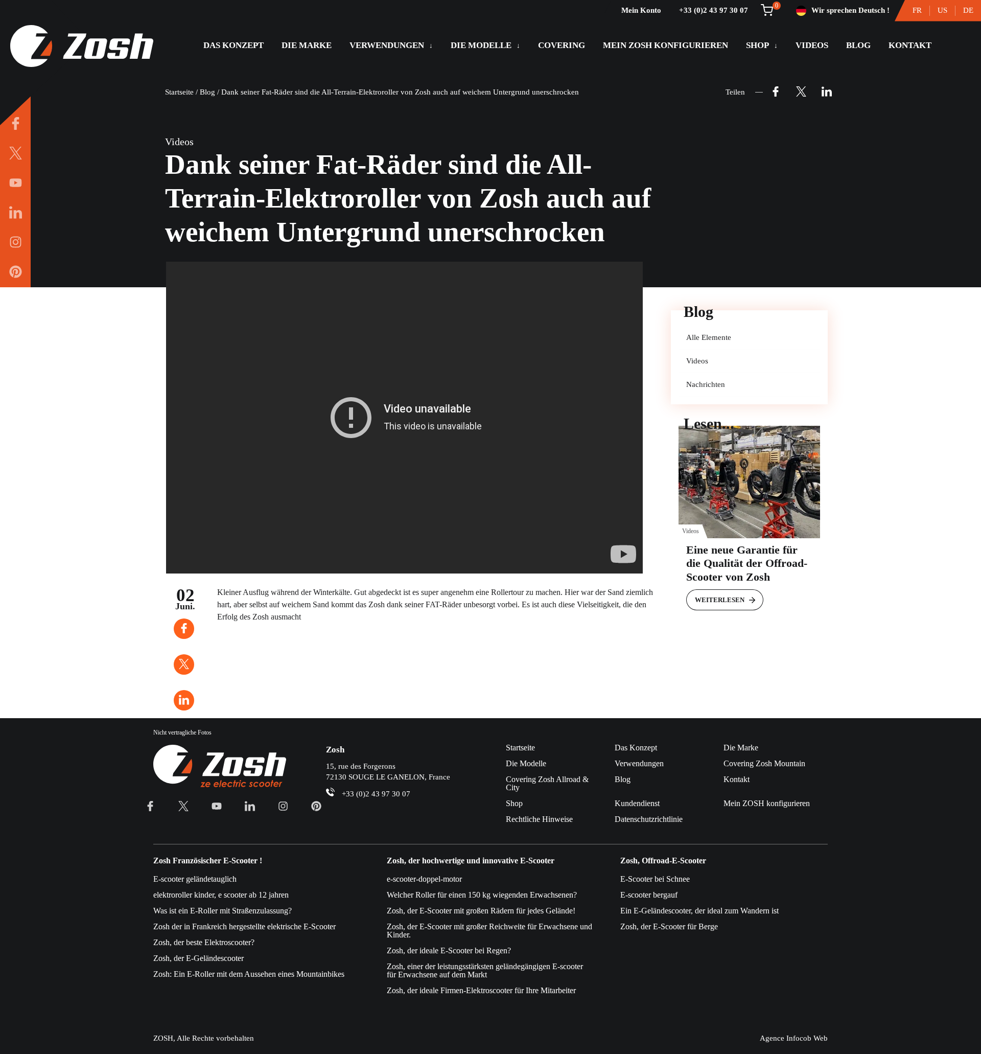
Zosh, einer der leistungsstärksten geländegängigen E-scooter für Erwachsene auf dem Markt (485, 970)
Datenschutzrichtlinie (649, 819)
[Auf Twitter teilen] (801, 92)
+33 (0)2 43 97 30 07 (713, 10)
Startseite (179, 92)
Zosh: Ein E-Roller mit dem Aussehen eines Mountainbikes (248, 974)
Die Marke (307, 45)
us (942, 10)
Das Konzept (233, 45)
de (968, 10)
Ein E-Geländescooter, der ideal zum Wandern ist (699, 910)
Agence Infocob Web (794, 1038)
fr (917, 10)
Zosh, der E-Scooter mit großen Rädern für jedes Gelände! (481, 910)
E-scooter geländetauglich (195, 879)
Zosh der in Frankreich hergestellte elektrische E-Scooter (244, 926)
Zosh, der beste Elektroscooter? (203, 942)
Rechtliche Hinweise (539, 819)
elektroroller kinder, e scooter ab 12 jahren (221, 894)
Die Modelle (481, 45)
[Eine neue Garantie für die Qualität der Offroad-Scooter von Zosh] (750, 482)
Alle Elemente (708, 337)
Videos (812, 45)
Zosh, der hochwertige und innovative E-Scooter (470, 861)
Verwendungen (386, 45)
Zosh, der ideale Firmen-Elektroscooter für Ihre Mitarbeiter (481, 990)
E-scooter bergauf (649, 894)
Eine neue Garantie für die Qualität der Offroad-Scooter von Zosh (746, 563)
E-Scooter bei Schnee (655, 879)
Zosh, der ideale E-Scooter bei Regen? (449, 950)
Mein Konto (641, 10)
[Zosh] (81, 47)
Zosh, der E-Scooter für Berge (669, 926)
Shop (757, 45)
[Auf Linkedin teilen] (826, 92)
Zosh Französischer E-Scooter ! (207, 861)
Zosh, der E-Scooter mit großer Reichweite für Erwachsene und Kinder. (489, 930)
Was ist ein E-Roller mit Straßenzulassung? (222, 910)
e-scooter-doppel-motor (424, 879)
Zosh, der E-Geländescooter (198, 958)
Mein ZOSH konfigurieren (665, 45)
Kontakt (910, 45)
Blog (858, 45)
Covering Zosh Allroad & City (547, 783)
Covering (561, 45)
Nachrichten (705, 384)
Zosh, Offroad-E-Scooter (663, 861)
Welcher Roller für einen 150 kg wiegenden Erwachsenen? (482, 894)
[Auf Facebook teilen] (775, 92)
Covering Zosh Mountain (764, 763)
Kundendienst (637, 803)
